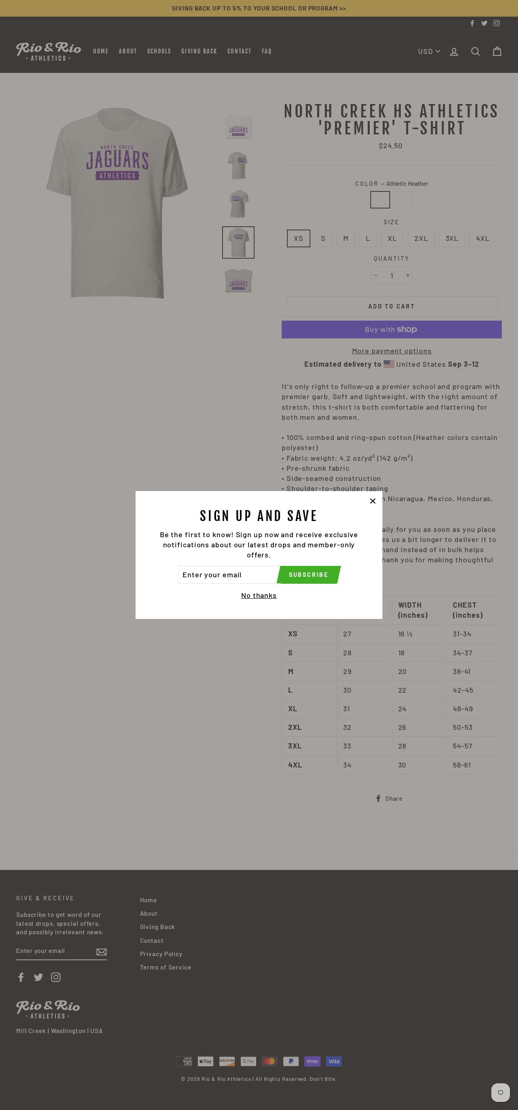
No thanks (259, 595)
